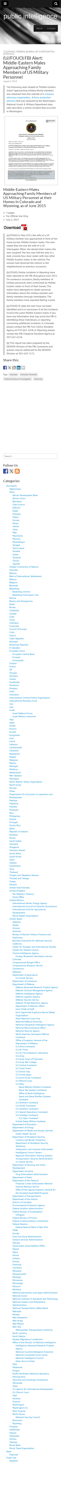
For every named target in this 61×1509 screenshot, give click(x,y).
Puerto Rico (14, 825)
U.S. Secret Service (24, 1161)
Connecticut (18, 968)
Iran (11, 703)
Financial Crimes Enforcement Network (34, 1183)
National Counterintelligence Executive (34, 1351)
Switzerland (14, 865)
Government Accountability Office (29, 1245)
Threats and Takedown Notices (24, 875)
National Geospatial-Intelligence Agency (35, 1024)
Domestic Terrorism (28, 374)
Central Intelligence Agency (26, 953)
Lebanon (13, 744)
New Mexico (18, 1323)
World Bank (14, 1445)
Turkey (12, 881)
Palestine (13, 803)
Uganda (16, 563)
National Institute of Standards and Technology (35, 1298)
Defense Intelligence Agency (29, 993)
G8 (10, 669)
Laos (11, 738)
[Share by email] (23, 367)
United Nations (16, 900)
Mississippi (18, 1283)
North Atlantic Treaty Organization (25, 781)
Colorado (9, 51)
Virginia (16, 1401)
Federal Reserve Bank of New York (32, 1227)
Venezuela (14, 1435)
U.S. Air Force (22, 1049)
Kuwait (12, 731)
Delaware (17, 971)
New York (17, 1326)
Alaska (16, 924)
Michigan (13, 766)
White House (19, 1414)
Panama (13, 806)
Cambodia (14, 610)
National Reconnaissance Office (31, 1027)
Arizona (16, 928)
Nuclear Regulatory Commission (28, 1339)
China (12, 619)
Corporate (14, 625)
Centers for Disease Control (26, 949)
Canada (12, 613)
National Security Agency (28, 1030)
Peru (11, 812)
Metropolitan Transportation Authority (34, 1329)
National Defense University (29, 1021)
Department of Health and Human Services (33, 1130)
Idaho (15, 1252)
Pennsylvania (19, 1376)
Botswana (17, 501)
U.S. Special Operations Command (32, 1111)
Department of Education (25, 1124)
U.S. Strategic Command (27, 1115)
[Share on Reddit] (14, 367)
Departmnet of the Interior (25, 1199)
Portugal (13, 822)
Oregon (16, 1370)
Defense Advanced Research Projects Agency (37, 987)
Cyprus (12, 635)
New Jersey (18, 1320)
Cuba (11, 632)
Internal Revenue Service (27, 1186)
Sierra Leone (18, 548)
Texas (15, 1385)
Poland (12, 819)
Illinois (16, 1255)
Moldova (13, 769)
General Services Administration (28, 1239)
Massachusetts (19, 1273)
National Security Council (28, 1417)
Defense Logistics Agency (28, 996)
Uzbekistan (14, 1429)
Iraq (11, 706)
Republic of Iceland (18, 831)
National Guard (20, 1295)
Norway (13, 787)
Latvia (12, 741)
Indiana (16, 1258)
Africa (12, 491)
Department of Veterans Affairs (30, 1005)
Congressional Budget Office (26, 962)
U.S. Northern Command (27, 1102)
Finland (13, 663)
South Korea (15, 856)
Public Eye (11, 1457)
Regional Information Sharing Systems (34, 1155)
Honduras (14, 685)
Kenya (15, 523)
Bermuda (13, 585)
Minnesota (18, 1280)
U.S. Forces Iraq (23, 1071)
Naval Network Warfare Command (35, 1086)
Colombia (13, 622)
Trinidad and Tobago (19, 878)
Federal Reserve (20, 1223)
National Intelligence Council (29, 1357)
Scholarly (13, 844)
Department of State (22, 1177)
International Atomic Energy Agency (30, 903)
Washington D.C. (20, 1407)
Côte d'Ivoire (19, 504)
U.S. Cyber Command (28, 1118)
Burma (12, 607)
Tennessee (17, 1382)
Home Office (18, 897)
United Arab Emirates (19, 887)
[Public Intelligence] (30, 16)
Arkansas (17, 931)
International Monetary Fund (23, 700)
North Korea (15, 784)
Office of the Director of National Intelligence (34, 1342)
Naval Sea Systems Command (32, 1090)
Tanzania (17, 557)
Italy (11, 719)
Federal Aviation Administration (28, 1208)
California (17, 943)
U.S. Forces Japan (23, 1074)
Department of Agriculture (25, 974)
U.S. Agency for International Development (33, 1389)
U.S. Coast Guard (23, 1068)
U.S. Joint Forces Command (28, 1077)
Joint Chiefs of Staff (25, 1009)
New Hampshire (20, 1317)
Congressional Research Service (28, 965)
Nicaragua (14, 778)
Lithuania (13, 750)
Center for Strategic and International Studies (34, 946)
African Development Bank (25, 495)
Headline (13, 1460)
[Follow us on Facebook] (5, 471)
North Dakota (19, 1336)
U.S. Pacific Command (26, 1105)
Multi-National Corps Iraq (28, 1018)
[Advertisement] (30, 416)
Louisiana (17, 1267)
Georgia (13, 672)
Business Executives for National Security (32, 940)
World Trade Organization (21, 1448)
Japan (12, 722)
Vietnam (13, 1442)
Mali (15, 532)
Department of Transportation (27, 1196)
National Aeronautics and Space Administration (35, 1292)
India (11, 691)
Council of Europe (18, 629)
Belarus (12, 579)
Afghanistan (15, 488)
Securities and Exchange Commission (30, 1379)
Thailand (13, 872)
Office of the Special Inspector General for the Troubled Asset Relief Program (36, 1191)
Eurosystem (18, 660)
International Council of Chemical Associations (35, 906)
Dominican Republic (18, 644)
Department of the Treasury (26, 1180)
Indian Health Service (26, 1133)
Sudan (15, 554)
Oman (12, 791)
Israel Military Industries (24, 716)
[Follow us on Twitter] (11, 471)
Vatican (12, 1432)
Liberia (16, 526)
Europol (16, 657)
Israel (12, 710)
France (12, 666)
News (8, 1451)
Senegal (16, 544)
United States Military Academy (31, 1121)
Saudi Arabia (15, 840)
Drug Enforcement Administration (32, 1174)
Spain (12, 859)
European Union (17, 650)
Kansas (16, 1261)
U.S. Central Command (26, 1065)
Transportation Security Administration (34, 1158)
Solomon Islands (17, 850)
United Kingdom (17, 890)
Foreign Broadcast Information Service (34, 956)
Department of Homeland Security (29, 1136)
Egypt (15, 510)
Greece (12, 678)
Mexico (12, 763)
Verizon (13, 1438)
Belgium (13, 582)
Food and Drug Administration (27, 1236)
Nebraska (17, 1311)
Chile (11, 616)
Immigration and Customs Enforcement (34, 1149)
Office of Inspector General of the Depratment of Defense (31, 1042)
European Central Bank (24, 654)
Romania (13, 834)
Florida (16, 1233)
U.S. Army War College (26, 1062)
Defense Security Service (27, 999)
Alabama (17, 921)
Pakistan (13, 800)
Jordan (12, 725)
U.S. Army (20, 1055)
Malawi (12, 756)
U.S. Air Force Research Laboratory (32, 1052)
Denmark (13, 641)
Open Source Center (25, 1361)
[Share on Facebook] (5, 367)
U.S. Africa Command (25, 1046)
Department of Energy (23, 1127)
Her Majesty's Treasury (23, 893)
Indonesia (14, 694)
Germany (13, 675)
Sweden (13, 862)
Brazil (12, 604)
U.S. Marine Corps (24, 1080)
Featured (13, 1454)
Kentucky (17, 1264)
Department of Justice (23, 1171)
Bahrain (13, 573)
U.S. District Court (21, 1392)
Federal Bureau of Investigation (35, 51)
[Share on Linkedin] (18, 367)
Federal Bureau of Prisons (25, 1217)
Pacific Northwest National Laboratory (31, 1373)
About (39, 28)
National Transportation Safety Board (30, 1308)
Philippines (14, 816)
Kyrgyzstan (14, 735)
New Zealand (15, 775)
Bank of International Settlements (25, 576)
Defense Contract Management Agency (34, 990)
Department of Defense (23, 984)
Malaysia (13, 759)
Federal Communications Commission (30, 1220)
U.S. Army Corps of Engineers (29, 1058)
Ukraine (13, 884)
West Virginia (19, 1410)
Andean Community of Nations (24, 566)
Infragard (20, 1214)
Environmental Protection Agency (29, 1205)
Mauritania (18, 535)
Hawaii (16, 1248)
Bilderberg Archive (21, 591)
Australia (13, 569)
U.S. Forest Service (24, 977)
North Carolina (20, 1333)
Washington (18, 1404)
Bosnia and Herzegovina (21, 601)
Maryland (17, 1270)
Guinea (16, 520)
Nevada (16, 1314)
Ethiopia (17, 513)
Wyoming (8, 54)
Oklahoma (17, 1367)
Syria (11, 868)
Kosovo (13, 728)
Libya (15, 529)
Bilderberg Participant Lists (26, 594)
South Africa (15, 853)
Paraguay (13, 809)
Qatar (12, 828)
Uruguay (13, 1426)
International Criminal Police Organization (29, 697)
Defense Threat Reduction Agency (32, 1002)
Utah (15, 1395)
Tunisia (16, 560)
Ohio (15, 1364)
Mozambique (19, 541)
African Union (19, 498)
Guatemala (14, 682)
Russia (12, 837)
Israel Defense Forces (23, 713)
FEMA (15, 1230)
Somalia (16, 551)
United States (15, 918)
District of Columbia (22, 1202)
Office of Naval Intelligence (32, 1093)
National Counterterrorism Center (32, 1354)
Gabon (16, 517)
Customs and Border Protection (31, 1139)
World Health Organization (25, 915)
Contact (51, 28)
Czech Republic (16, 638)
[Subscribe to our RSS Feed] (17, 471)
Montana (17, 1289)
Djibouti (16, 507)
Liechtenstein (15, 747)
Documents (11, 485)
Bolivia (12, 597)
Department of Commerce (25, 981)
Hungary (13, 688)
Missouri (17, 1286)
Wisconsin (17, 1420)
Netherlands (15, 772)
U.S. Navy (20, 1083)
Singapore (14, 847)
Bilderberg (14, 588)
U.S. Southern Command (27, 1108)
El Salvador (14, 647)
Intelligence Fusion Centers (29, 1152)
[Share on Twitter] (9, 367)
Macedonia (14, 753)
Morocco (17, 538)
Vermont (17, 1398)
